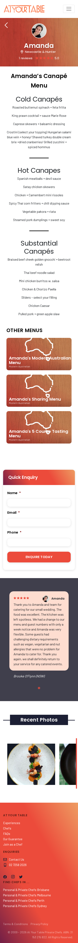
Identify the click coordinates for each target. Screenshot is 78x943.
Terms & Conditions (15, 924)
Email (13, 513)
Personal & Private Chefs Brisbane (26, 890)
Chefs (7, 828)
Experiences (11, 823)
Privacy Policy (39, 924)
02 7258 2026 (18, 865)
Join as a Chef (12, 844)
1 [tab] (39, 688)
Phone (14, 532)
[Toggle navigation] (69, 9)
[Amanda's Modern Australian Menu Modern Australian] (39, 372)
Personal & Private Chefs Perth (23, 900)
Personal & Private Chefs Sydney (25, 906)
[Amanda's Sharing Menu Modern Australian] (39, 409)
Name (14, 493)
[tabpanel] (39, 638)
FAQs (6, 833)
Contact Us (16, 859)
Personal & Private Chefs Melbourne (27, 895)
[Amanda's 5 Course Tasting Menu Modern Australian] (39, 445)
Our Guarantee (12, 839)
